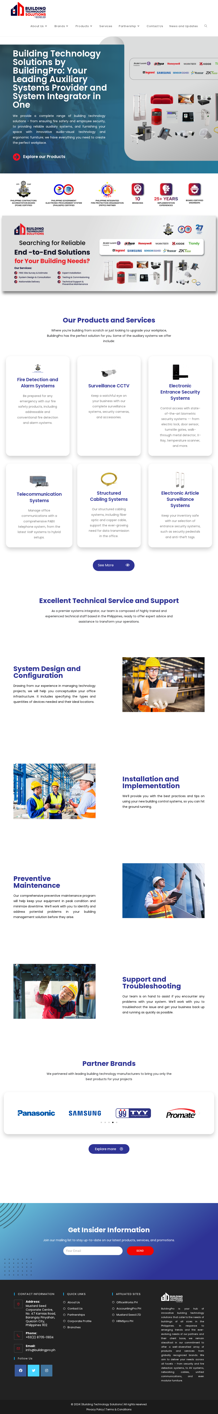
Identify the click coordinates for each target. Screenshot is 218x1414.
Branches (74, 1327)
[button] (101, 1122)
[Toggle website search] (205, 26)
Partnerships (76, 1315)
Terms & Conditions (119, 1409)
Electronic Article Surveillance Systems (180, 499)
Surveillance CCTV (108, 386)
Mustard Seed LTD (128, 1315)
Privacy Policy (95, 1409)
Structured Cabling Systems (109, 496)
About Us (73, 1302)
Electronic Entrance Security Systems (180, 392)
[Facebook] (20, 1370)
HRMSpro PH (124, 1321)
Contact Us (75, 1308)
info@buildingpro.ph (40, 1350)
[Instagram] (46, 1370)
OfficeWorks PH (127, 1302)
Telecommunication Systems (39, 497)
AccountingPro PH (128, 1308)
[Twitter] (33, 1370)
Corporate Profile (79, 1321)
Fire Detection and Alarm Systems (37, 382)
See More (111, 565)
